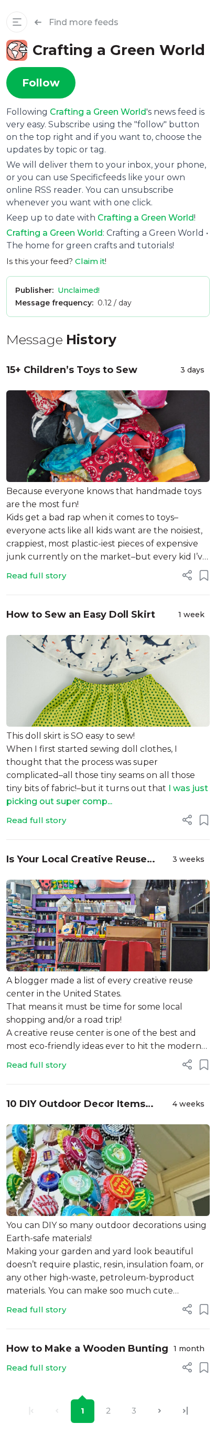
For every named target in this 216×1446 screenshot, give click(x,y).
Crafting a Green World (98, 112)
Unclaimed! (79, 290)
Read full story (36, 575)
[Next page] (159, 1411)
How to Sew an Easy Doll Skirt (80, 614)
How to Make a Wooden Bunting (87, 1348)
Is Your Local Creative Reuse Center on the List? (76, 860)
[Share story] (187, 575)
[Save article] (204, 575)
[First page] (31, 1411)
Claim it (90, 261)
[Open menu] (16, 22)
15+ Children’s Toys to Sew (71, 370)
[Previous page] (57, 1411)
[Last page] (185, 1411)
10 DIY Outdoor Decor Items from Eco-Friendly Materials (75, 1104)
